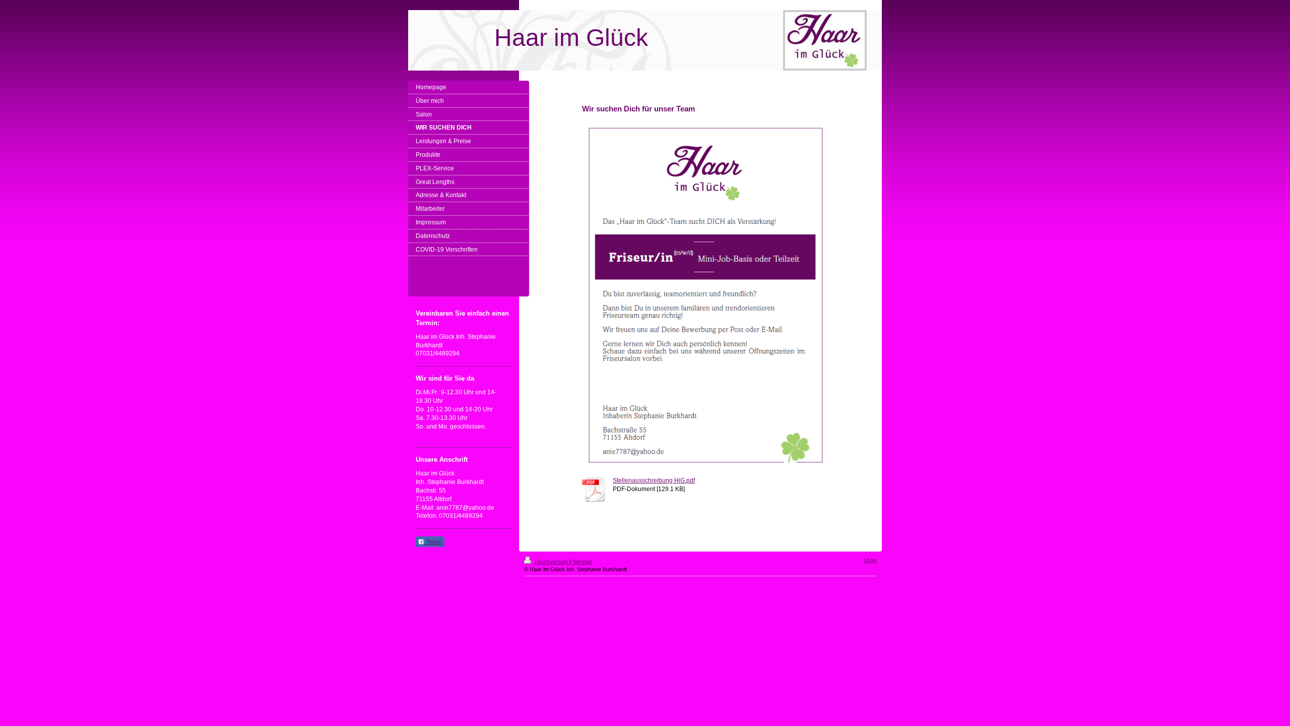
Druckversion (551, 562)
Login (870, 560)
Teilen (433, 542)
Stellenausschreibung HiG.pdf (654, 480)
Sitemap (582, 562)
